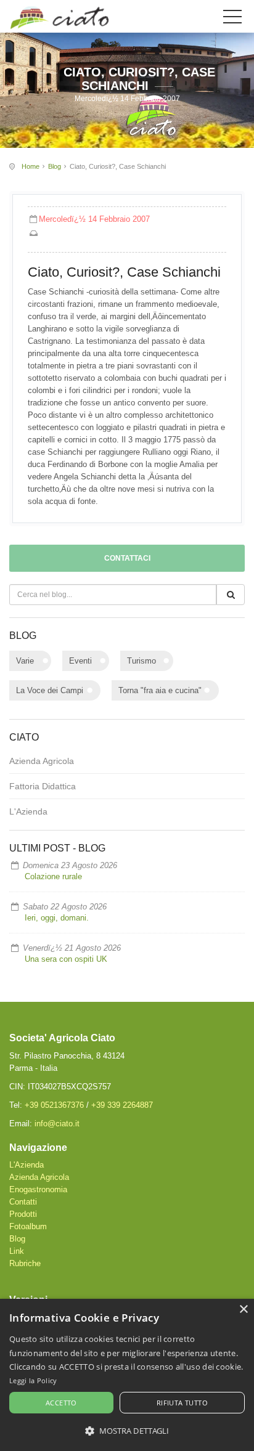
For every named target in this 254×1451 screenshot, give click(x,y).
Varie (25, 660)
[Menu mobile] (232, 19)
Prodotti (23, 1214)
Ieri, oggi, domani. (57, 917)
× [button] (243, 1309)
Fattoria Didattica (42, 786)
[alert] (127, 1375)
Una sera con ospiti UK (66, 959)
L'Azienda (28, 811)
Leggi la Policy (33, 1380)
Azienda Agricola (41, 761)
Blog (54, 166)
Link (16, 1251)
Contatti (23, 1201)
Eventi (80, 660)
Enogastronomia (38, 1189)
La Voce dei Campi (49, 690)
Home (30, 166)
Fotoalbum (28, 1226)
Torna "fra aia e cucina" (160, 690)
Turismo (141, 660)
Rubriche (25, 1263)
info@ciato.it (57, 1123)
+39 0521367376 (54, 1105)
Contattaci (127, 558)
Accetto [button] (61, 1402)
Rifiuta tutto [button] (182, 1402)
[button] (127, 1431)
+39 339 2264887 (122, 1105)
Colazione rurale (53, 876)
